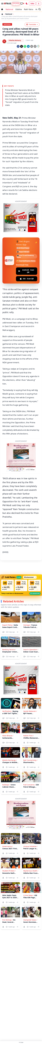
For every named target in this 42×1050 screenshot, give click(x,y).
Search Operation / (30, 649)
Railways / (6, 785)
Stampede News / (30, 920)
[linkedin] (28, 46)
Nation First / (28, 736)
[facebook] (18, 46)
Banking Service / (9, 649)
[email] (31, 46)
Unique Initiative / (30, 846)
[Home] (2, 14)
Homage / (27, 625)
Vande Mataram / (30, 711)
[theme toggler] (26, 3)
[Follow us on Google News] (38, 46)
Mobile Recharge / (9, 760)
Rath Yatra (28, 9)
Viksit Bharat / (7, 736)
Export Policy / (7, 625)
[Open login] (38, 3)
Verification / (7, 711)
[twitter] (21, 46)
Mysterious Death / (30, 871)
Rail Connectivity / (30, 760)
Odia (32, 3)
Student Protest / (9, 871)
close (21, 1042)
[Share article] (17, 632)
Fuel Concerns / (29, 785)
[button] (7, 585)
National (9, 9)
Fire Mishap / (7, 920)
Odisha (18, 9)
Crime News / (28, 895)
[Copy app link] (35, 46)
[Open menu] (2, 3)
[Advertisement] (21, 1046)
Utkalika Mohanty (15, 40)
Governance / (7, 846)
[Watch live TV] (22, 3)
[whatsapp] (24, 46)
